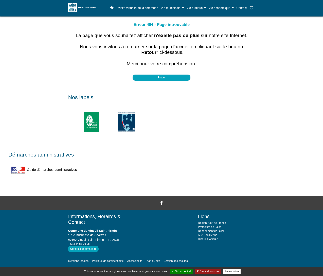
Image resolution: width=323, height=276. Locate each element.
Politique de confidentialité (108, 261)
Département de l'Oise (211, 231)
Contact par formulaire (83, 248)
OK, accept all (182, 271)
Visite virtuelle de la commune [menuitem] (138, 8)
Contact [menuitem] (241, 8)
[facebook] (161, 203)
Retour (161, 77)
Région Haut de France (212, 222)
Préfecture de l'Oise (209, 227)
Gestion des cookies (176, 261)
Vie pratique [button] (195, 8)
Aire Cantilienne (207, 235)
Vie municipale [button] (171, 8)
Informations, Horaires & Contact (94, 219)
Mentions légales (78, 261)
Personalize (232, 271)
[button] (112, 8)
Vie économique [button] (220, 8)
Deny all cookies (209, 271)
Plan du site (153, 261)
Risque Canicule (208, 239)
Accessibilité (134, 261)
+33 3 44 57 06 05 (79, 243)
